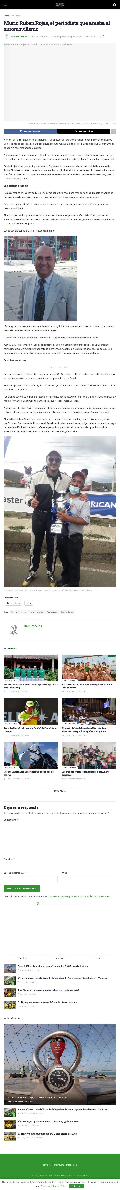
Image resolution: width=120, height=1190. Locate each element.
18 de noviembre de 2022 (18, 1101)
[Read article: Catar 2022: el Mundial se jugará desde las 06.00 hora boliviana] (60, 1064)
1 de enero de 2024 (27, 1125)
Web (64, 872)
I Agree (76, 1186)
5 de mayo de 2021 (41, 36)
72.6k (34, 1101)
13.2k (40, 1138)
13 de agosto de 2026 (73, 735)
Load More (60, 791)
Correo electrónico (15, 872)
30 (86, 735)
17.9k (41, 1125)
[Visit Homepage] (59, 5)
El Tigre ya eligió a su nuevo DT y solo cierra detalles (47, 1002)
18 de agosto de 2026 (14, 692)
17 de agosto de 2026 (73, 692)
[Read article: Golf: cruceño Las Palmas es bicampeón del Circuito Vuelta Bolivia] (89, 668)
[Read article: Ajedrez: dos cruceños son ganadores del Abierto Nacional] (89, 755)
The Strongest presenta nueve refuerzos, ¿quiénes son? (48, 990)
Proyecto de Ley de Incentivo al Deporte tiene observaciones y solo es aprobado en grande (84, 730)
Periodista (52, 611)
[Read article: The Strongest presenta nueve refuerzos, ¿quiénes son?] (10, 1124)
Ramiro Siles (20, 36)
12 (86, 779)
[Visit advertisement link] (60, 925)
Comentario (11, 819)
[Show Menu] (5, 4)
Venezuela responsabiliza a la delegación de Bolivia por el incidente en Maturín (62, 978)
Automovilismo (18, 611)
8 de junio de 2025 (27, 1113)
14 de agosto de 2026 (14, 735)
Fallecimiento (36, 611)
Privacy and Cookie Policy (53, 1186)
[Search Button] (114, 4)
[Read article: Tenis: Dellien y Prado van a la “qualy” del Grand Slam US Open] (31, 711)
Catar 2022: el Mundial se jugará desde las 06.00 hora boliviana (53, 966)
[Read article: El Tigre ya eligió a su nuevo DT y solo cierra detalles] (10, 1136)
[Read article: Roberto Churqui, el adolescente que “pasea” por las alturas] (31, 755)
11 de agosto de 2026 (14, 779)
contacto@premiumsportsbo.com (60, 1164)
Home (6, 15)
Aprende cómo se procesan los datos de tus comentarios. (80, 896)
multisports (16, 15)
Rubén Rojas (67, 611)
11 (28, 735)
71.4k (40, 1113)
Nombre (9, 858)
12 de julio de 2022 (27, 1138)
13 (28, 779)
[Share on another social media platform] (113, 131)
